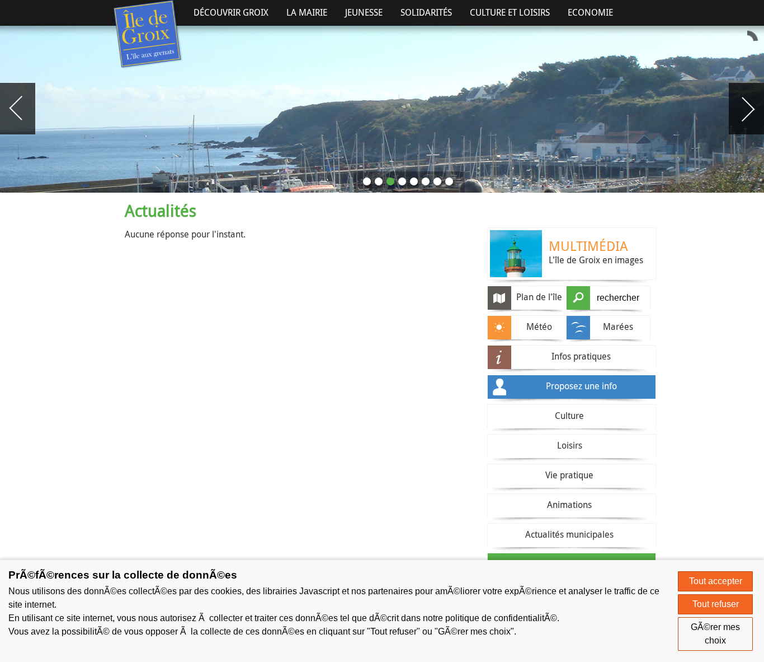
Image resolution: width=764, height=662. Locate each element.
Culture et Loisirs (510, 12)
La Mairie (306, 12)
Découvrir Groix (231, 12)
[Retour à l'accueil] (148, 34)
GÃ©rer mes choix (715, 633)
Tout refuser (715, 604)
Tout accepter (715, 581)
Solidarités (426, 12)
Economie (590, 12)
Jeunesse (364, 12)
